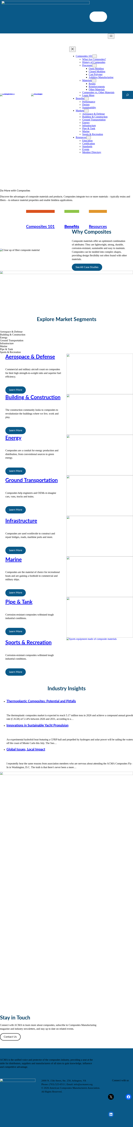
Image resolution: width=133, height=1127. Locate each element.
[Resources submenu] (88, 137)
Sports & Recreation (28, 642)
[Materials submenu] (94, 80)
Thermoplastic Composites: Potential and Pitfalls (41, 701)
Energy (13, 438)
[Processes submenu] (94, 65)
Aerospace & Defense (30, 356)
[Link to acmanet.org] (40, 95)
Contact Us (10, 1037)
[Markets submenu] (86, 110)
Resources (98, 227)
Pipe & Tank (18, 602)
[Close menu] (72, 49)
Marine (13, 559)
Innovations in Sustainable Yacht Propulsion (37, 725)
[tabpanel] (66, 374)
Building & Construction (32, 397)
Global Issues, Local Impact (25, 749)
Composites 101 (40, 227)
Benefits (71, 227)
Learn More (15, 390)
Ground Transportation (31, 480)
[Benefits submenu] (86, 98)
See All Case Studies (87, 267)
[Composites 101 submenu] (94, 56)
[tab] (66, 331)
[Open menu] (111, 36)
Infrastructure (21, 521)
